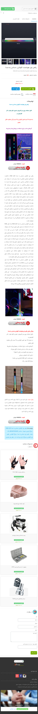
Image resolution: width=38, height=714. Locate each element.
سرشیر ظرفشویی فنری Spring (19, 598)
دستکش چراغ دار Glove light (19, 472)
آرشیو (30, 446)
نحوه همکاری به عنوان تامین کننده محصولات (27, 687)
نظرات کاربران (16, 19)
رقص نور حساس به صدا (23, 434)
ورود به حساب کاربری (22, 709)
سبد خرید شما (8, 8)
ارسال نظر (34, 652)
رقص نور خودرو (10, 437)
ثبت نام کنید (12, 709)
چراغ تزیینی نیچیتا (27, 431)
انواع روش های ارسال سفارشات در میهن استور (26, 684)
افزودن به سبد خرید (26, 88)
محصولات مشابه (25, 19)
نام (36, 616)
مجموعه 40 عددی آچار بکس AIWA (19, 567)
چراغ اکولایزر (13, 434)
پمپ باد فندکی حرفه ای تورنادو (18, 535)
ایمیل (36, 623)
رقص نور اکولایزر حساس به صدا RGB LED (16, 428)
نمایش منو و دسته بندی (28, 8)
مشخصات (34, 19)
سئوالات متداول (33, 682)
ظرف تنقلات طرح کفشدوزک (18, 503)
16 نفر (14, 88)
